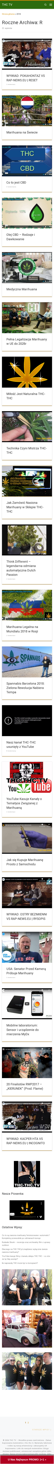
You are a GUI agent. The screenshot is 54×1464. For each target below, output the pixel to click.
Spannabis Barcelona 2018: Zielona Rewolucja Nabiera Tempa (25, 688)
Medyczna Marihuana (21, 289)
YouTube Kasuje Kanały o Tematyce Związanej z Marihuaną (24, 803)
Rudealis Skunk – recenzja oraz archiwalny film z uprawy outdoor (26, 1243)
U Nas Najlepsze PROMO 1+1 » (27, 1459)
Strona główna (8, 14)
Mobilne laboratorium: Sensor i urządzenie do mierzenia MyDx (22, 1030)
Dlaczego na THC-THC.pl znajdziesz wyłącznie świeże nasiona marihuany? (25, 1250)
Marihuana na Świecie (22, 132)
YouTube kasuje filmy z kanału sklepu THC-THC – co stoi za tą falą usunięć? (26, 1257)
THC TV (13, 1440)
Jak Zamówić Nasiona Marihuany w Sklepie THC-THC (25, 507)
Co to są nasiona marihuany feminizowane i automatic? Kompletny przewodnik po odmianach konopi (26, 1236)
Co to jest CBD (16, 182)
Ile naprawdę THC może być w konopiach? (20, 1263)
